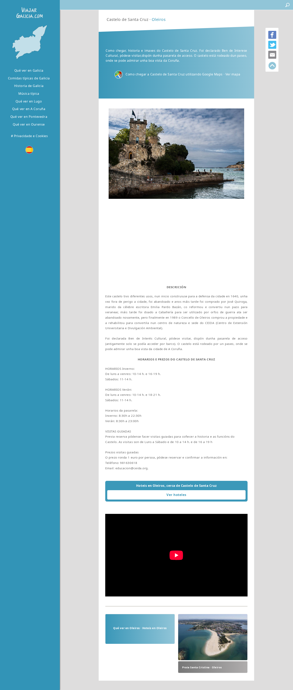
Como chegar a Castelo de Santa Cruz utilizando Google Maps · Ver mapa (183, 74)
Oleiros (159, 19)
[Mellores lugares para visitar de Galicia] (29, 42)
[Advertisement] (176, 238)
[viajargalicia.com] (29, 9)
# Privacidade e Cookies (29, 136)
